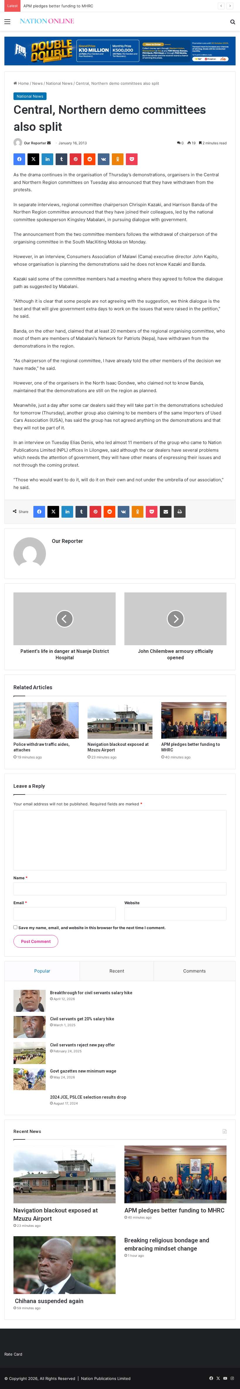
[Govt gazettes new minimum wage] (29, 1079)
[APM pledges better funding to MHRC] (194, 720)
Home (23, 83)
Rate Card (13, 1354)
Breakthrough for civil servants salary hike (91, 992)
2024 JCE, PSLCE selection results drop (88, 1097)
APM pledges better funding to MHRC (58, 6)
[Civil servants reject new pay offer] (29, 1053)
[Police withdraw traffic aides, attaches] (46, 720)
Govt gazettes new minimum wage (83, 1071)
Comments (194, 971)
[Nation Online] (47, 21)
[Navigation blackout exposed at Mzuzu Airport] (120, 720)
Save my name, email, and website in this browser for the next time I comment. (92, 927)
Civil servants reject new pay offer (82, 1045)
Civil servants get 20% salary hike (82, 1019)
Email (20, 902)
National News (59, 83)
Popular (42, 971)
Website (132, 902)
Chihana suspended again (48, 1301)
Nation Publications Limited (106, 1378)
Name (20, 877)
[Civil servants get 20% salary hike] (29, 1027)
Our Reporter (35, 143)
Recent (116, 971)
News (37, 83)
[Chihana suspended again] (64, 1265)
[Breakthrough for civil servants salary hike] (29, 1001)
